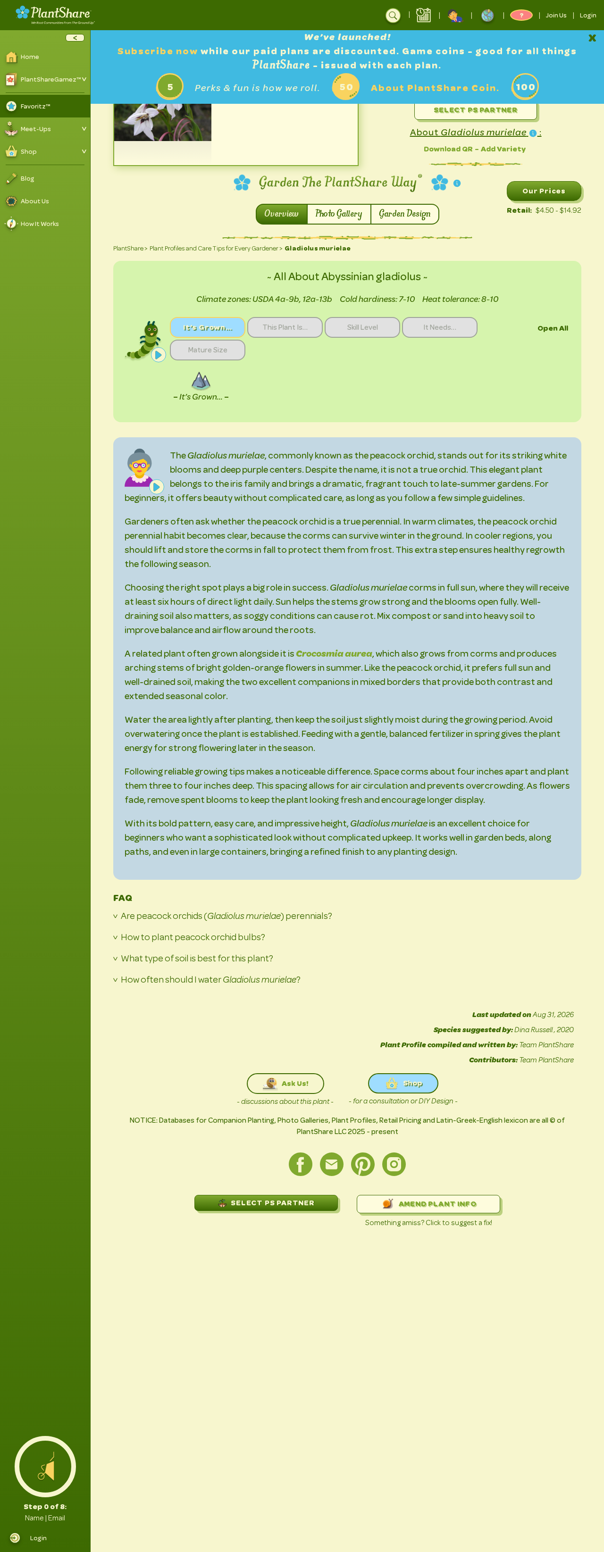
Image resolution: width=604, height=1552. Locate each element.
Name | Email (45, 1518)
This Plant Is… (285, 327)
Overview (282, 214)
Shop (412, 1082)
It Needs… (439, 327)
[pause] (158, 354)
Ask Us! (295, 1083)
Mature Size (207, 350)
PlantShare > (130, 248)
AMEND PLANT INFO (438, 1203)
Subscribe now (159, 51)
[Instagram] (394, 1164)
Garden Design (404, 214)
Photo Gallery (339, 214)
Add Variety (503, 148)
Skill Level (362, 327)
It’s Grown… (207, 327)
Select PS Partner (476, 109)
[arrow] (75, 38)
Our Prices (544, 190)
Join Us (556, 15)
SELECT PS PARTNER (273, 1202)
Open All (552, 328)
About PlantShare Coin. (435, 88)
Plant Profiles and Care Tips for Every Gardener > (216, 248)
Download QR (448, 148)
